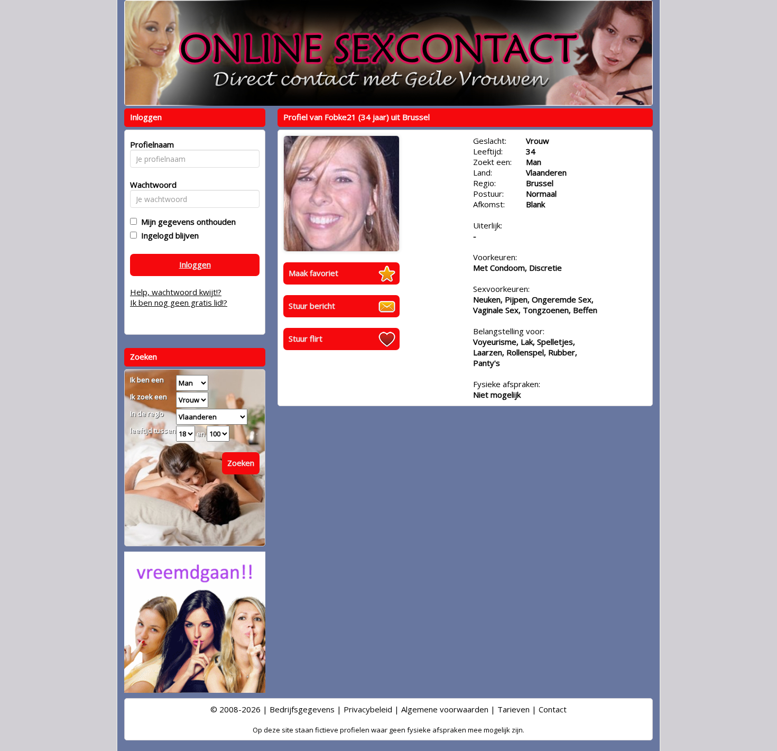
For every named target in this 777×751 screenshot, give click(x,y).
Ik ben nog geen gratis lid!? (178, 302)
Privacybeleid (368, 709)
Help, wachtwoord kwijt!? (175, 292)
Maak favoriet (313, 273)
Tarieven (513, 709)
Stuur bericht (312, 305)
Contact (553, 709)
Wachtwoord (150, 184)
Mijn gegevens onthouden (186, 221)
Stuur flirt (305, 338)
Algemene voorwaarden (444, 709)
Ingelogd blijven (168, 235)
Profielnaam (150, 144)
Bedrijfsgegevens (302, 709)
